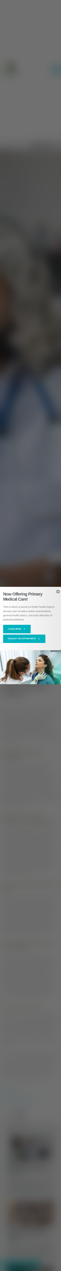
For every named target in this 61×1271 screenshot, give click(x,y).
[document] (30, 635)
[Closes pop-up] (58, 592)
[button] (17, 629)
